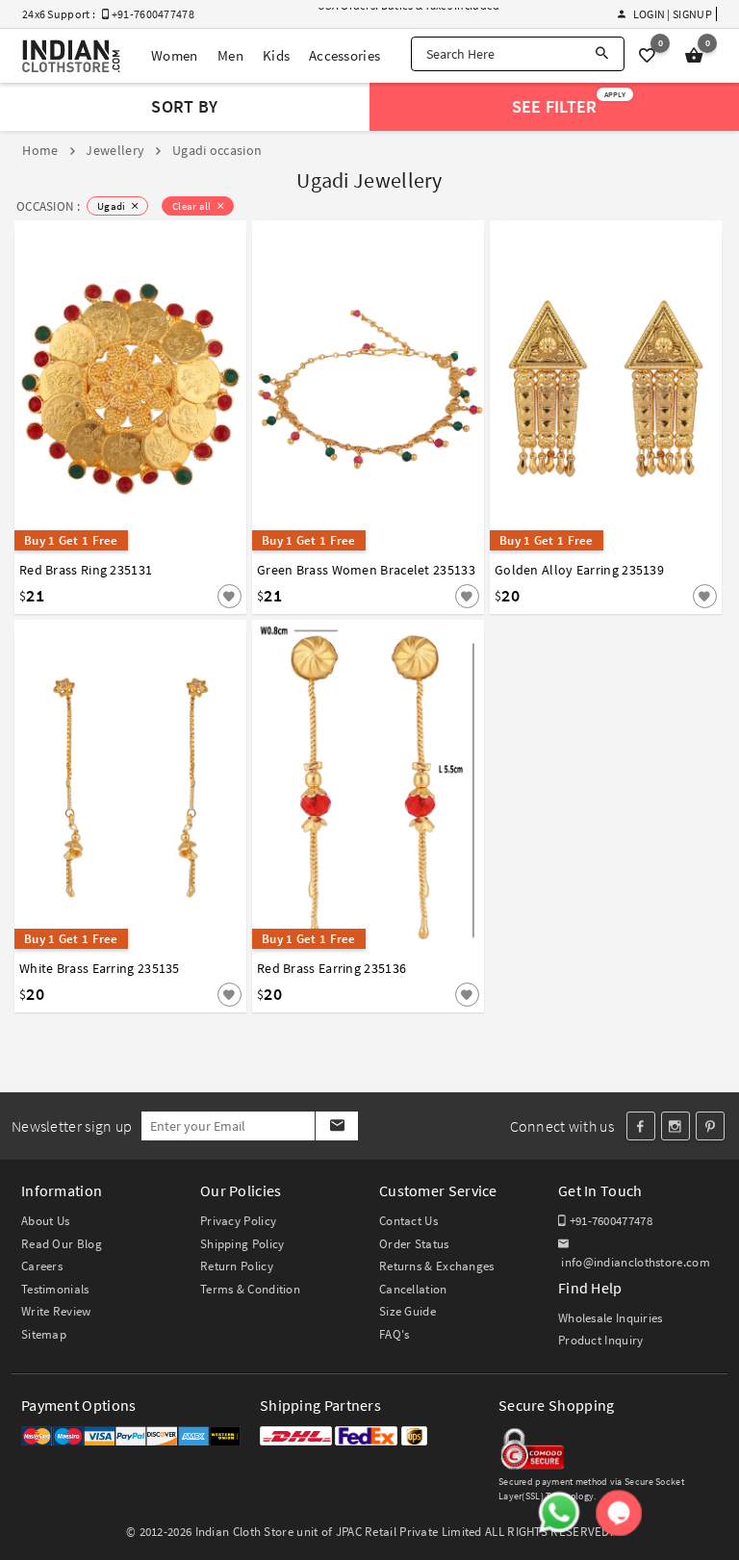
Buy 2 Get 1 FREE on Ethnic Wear (398, 16)
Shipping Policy (242, 1244)
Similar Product (197, 575)
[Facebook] (640, 1126)
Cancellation (413, 1289)
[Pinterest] (710, 1126)
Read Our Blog (61, 1244)
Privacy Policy (238, 1221)
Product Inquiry (601, 1340)
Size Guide (407, 1311)
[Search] (602, 54)
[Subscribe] (336, 1126)
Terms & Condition (250, 1289)
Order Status (414, 1244)
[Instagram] (675, 1126)
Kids (276, 55)
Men (230, 55)
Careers (42, 1266)
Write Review (56, 1311)
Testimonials (55, 1289)
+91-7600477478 (609, 1221)
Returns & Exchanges (437, 1266)
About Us (45, 1221)
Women (174, 55)
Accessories (344, 55)
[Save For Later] (229, 596)
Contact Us (408, 1221)
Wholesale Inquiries (610, 1318)
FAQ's (394, 1334)
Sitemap (43, 1334)
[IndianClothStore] (71, 56)
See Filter (569, 103)
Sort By (184, 106)
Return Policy (236, 1266)
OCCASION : (48, 206)
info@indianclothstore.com (635, 1262)
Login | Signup (672, 14)
